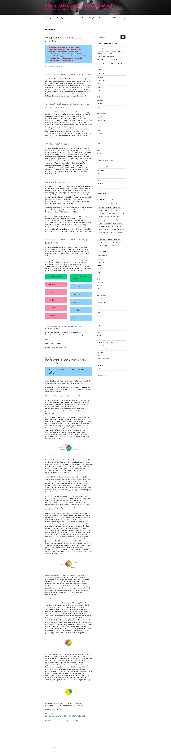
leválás (107, 229)
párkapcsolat (101, 163)
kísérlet (119, 226)
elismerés (100, 100)
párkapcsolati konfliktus (105, 239)
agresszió (100, 77)
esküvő (99, 107)
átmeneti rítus (101, 80)
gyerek (100, 220)
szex (106, 245)
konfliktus (101, 226)
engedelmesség (110, 216)
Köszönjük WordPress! (51, 748)
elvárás (122, 213)
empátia (99, 103)
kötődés (100, 229)
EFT (98, 93)
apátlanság (109, 204)
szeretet (100, 245)
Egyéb (99, 97)
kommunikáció (117, 223)
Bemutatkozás (81, 18)
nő (97, 140)
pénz (98, 173)
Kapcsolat (106, 18)
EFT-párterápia (102, 213)
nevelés (109, 232)
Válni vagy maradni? (51, 18)
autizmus (99, 84)
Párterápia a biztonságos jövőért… (83, 6)
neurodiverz (100, 137)
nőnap (98, 143)
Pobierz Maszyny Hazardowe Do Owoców (109, 60)
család (100, 210)
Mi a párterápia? (94, 18)
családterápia (108, 210)
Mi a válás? (100, 133)
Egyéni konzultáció (67, 18)
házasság (100, 117)
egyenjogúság (113, 213)
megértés (121, 229)
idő (98, 123)
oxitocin (99, 157)
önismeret (100, 150)
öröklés (99, 153)
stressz (100, 242)
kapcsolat (108, 223)
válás (117, 245)
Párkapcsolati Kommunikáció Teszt (57, 66)
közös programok (102, 127)
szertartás (100, 183)
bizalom (99, 90)
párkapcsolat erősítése (104, 167)
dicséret (116, 210)
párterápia (117, 239)
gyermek (107, 220)
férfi (98, 110)
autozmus (101, 207)
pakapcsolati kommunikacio (105, 160)
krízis (113, 226)
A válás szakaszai (102, 74)
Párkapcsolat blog (119, 18)
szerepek (115, 242)
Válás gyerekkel (101, 193)
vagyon (99, 190)
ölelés (98, 147)
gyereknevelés (101, 113)
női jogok (120, 232)
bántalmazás (117, 207)
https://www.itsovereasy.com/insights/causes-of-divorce (64, 396)
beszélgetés (100, 87)
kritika (98, 130)
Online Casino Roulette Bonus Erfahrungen (109, 63)
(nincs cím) (100, 48)
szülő (98, 187)
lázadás (114, 229)
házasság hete (101, 120)
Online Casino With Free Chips (106, 56)
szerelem (99, 180)
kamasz (100, 223)
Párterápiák (100, 170)
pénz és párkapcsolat (103, 177)
